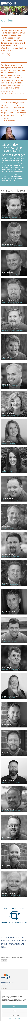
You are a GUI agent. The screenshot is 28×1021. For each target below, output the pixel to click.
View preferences (14, 1015)
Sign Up (4, 961)
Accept (15, 1007)
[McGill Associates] (8, 3)
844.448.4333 (5, 922)
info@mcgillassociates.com (19, 922)
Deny (14, 1011)
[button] (26, 992)
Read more (13, 180)
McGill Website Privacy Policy (15, 1019)
